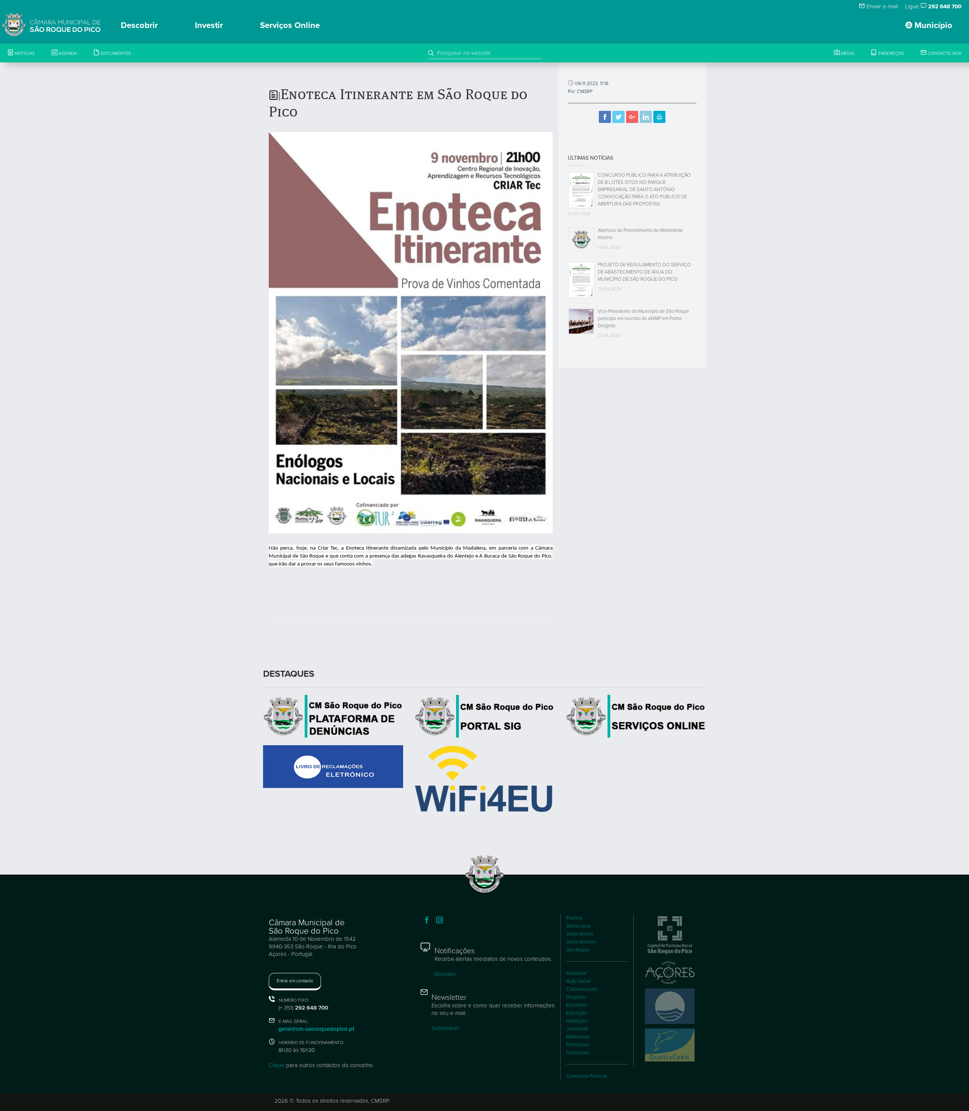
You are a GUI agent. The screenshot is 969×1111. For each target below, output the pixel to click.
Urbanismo (577, 1053)
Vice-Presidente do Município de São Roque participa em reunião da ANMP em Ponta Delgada (643, 318)
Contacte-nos (944, 53)
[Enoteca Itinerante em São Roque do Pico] (411, 332)
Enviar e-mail (881, 6)
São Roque (577, 950)
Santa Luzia (578, 926)
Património (577, 1045)
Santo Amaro (579, 934)
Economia (576, 1005)
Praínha (574, 918)
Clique (277, 1065)
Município (932, 25)
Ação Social (578, 981)
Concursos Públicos (586, 1076)
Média (847, 53)
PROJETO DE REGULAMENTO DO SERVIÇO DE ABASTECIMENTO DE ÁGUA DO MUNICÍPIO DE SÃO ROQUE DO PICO (644, 272)
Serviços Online (290, 25)
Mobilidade (577, 1037)
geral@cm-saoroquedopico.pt (316, 1029)
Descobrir (139, 25)
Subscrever (446, 1028)
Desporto (576, 997)
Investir (209, 25)
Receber (445, 974)
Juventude (577, 1029)
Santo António (581, 942)
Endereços (890, 53)
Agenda (67, 53)
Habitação (577, 1021)
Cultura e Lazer (582, 989)
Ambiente (576, 973)
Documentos (115, 53)
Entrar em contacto (295, 981)
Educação (576, 1013)
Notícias (24, 53)
